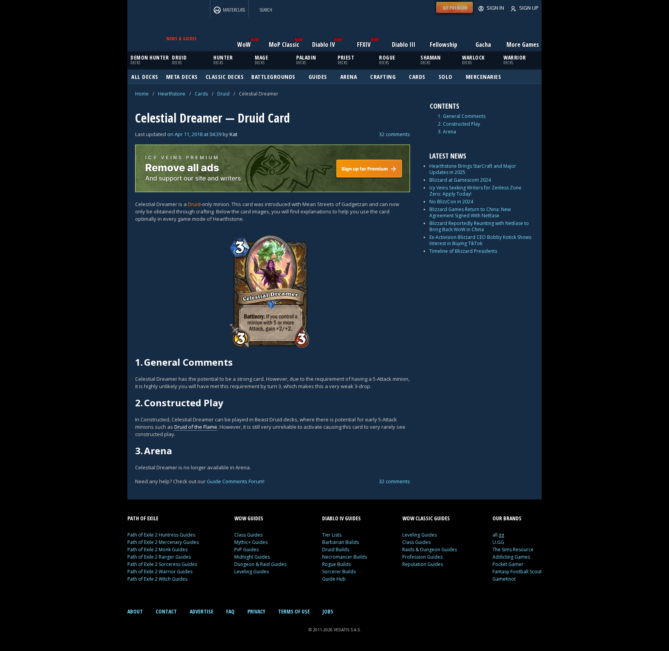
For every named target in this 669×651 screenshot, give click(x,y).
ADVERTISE (201, 611)
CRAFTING (383, 76)
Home (142, 93)
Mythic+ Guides (251, 542)
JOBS (327, 611)
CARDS (417, 76)
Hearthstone (171, 93)
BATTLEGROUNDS (273, 76)
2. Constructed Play (459, 124)
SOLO (446, 76)
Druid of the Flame (195, 426)
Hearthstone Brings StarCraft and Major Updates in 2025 (472, 169)
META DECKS (182, 76)
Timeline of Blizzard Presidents (463, 251)
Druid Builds (335, 549)
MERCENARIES (483, 76)
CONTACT (166, 611)
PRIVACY (256, 611)
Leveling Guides (251, 571)
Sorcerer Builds (339, 571)
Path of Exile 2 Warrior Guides (159, 571)
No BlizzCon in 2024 (451, 201)
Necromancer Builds (344, 557)
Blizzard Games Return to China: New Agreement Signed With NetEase (470, 212)
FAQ (230, 611)
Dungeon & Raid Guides (260, 564)
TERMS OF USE (294, 611)
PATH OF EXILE (142, 518)
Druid (223, 93)
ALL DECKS (144, 76)
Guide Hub (334, 579)
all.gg (498, 535)
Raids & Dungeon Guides (429, 549)
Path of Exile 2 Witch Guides (157, 579)
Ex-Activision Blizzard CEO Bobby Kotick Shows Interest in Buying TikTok (480, 240)
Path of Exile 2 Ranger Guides (159, 557)
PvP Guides (246, 549)
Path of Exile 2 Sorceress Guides (162, 564)
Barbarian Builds (340, 542)
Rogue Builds (336, 564)
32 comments (394, 134)
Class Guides (248, 535)
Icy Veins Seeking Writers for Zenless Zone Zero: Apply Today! (475, 190)
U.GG (498, 542)
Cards (201, 93)
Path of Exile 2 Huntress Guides (161, 535)
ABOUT (135, 611)
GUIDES (318, 76)
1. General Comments (461, 116)
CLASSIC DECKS (225, 76)
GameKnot (504, 579)
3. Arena (447, 132)
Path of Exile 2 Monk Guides (157, 549)
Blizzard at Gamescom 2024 (460, 180)
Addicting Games (511, 557)
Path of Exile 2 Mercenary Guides (163, 542)
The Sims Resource (512, 549)
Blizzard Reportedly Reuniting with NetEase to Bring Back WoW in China (479, 226)
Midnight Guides (252, 557)
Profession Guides (422, 557)
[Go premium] (454, 13)
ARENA (348, 76)
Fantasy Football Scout (517, 571)
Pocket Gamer (507, 564)
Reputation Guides (422, 564)
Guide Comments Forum (235, 481)
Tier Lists (331, 535)
